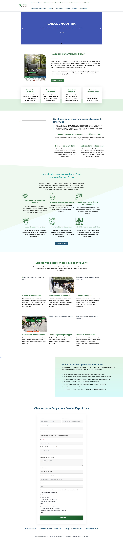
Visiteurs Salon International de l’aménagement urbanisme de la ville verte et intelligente (66, 2)
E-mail (41, 440)
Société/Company (44, 425)
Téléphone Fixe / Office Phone (47, 457)
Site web (42, 483)
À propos (74, 8)
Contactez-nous (83, 8)
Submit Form (61, 518)
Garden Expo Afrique (36, 2)
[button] (22, 28)
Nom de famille (65, 418)
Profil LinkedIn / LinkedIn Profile (47, 476)
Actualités (67, 8)
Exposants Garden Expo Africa (38, 8)
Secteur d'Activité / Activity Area (47, 432)
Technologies (59, 8)
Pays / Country (43, 468)
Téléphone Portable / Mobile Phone (48, 447)
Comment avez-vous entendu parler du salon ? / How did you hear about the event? (59, 490)
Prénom (41, 418)
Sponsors (51, 8)
